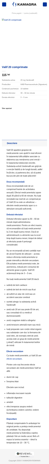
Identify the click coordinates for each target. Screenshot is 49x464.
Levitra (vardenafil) (30, 13)
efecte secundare (14, 359)
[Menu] (4, 4)
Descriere (12, 143)
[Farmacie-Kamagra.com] (24, 4)
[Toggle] (4, 143)
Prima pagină (16, 13)
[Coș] (45, 4)
